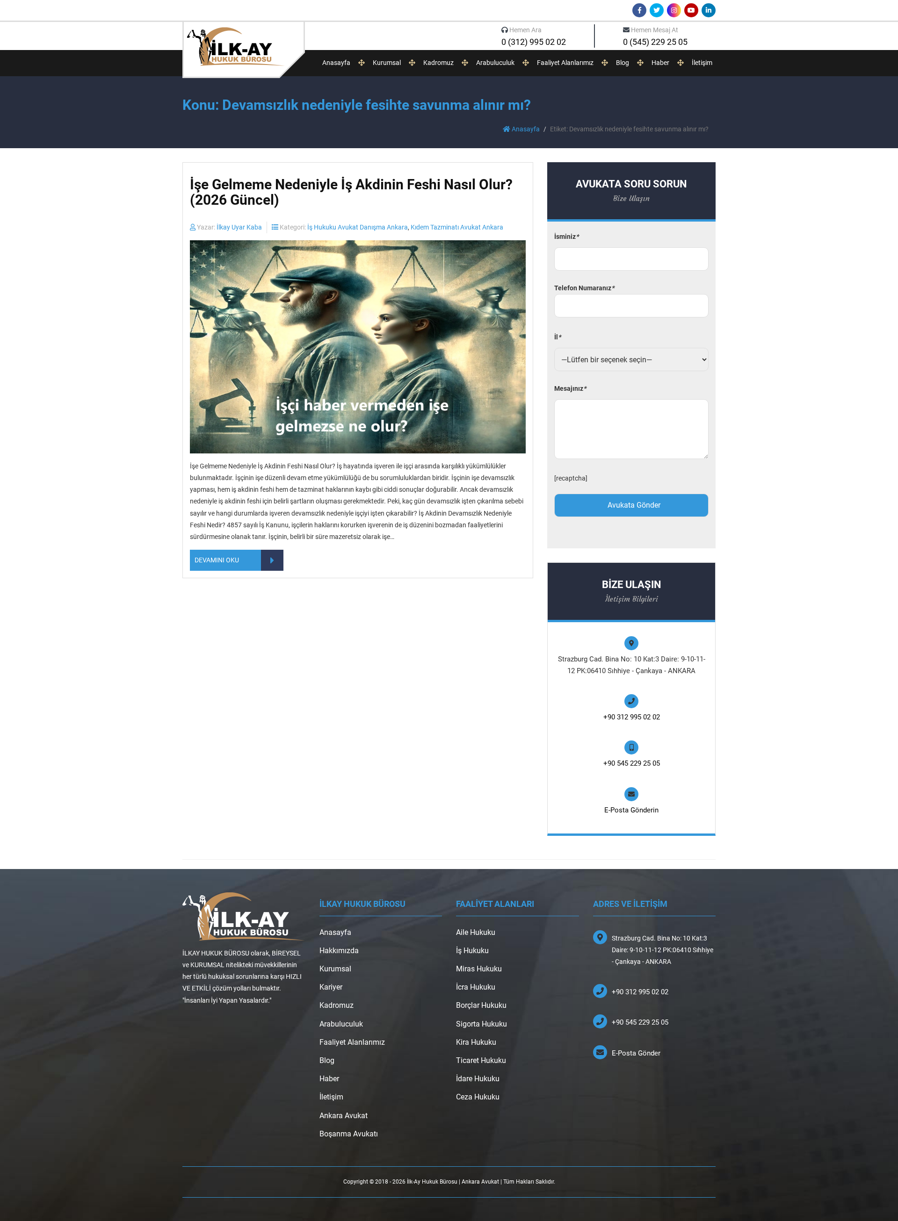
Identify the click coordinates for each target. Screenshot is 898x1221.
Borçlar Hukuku (481, 1005)
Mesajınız (570, 388)
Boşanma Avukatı (348, 1133)
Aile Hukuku (475, 932)
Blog (622, 62)
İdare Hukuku (478, 1078)
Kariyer (330, 987)
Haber (660, 62)
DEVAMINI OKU (217, 560)
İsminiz (566, 236)
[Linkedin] (709, 10)
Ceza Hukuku (478, 1096)
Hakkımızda (339, 950)
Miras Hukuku (479, 968)
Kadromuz (438, 62)
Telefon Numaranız (584, 288)
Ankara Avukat (343, 1115)
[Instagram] (674, 10)
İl (557, 337)
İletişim (702, 62)
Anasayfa (336, 62)
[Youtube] (691, 10)
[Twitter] (657, 10)
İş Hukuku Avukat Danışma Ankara (357, 227)
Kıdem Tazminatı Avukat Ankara (457, 227)
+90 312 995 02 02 (631, 717)
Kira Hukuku (476, 1042)
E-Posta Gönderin (631, 810)
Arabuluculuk (495, 62)
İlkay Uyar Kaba (239, 227)
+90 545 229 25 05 (631, 763)
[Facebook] (639, 10)
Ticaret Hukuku (481, 1060)
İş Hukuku (472, 950)
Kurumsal (387, 62)
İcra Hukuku (475, 987)
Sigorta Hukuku (481, 1024)
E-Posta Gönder (636, 1053)
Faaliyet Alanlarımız (565, 62)
